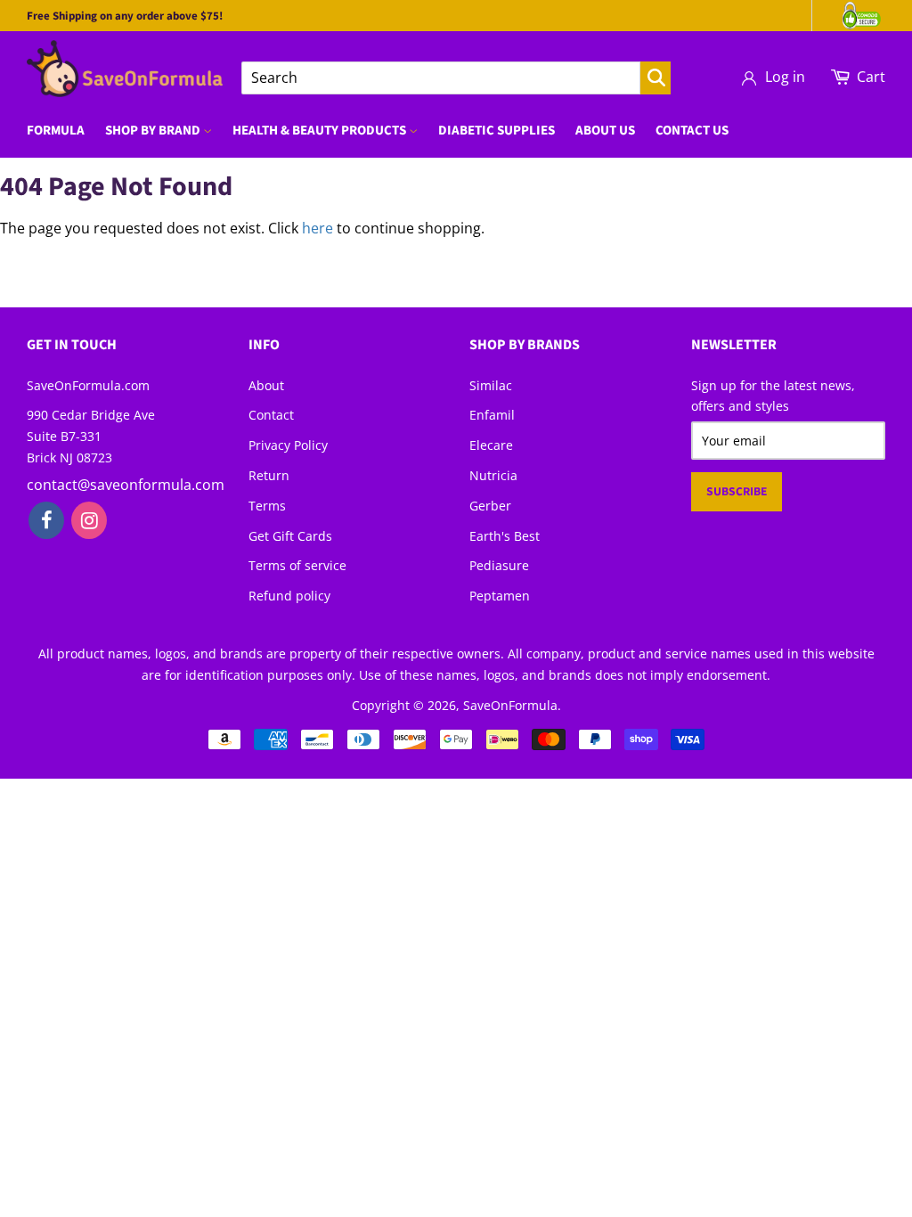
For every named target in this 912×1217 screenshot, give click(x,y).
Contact (271, 414)
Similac (490, 385)
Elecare (491, 445)
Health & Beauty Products (320, 130)
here (317, 228)
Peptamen (499, 595)
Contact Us (692, 130)
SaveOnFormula (510, 705)
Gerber (490, 505)
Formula (56, 130)
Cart (871, 76)
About (266, 385)
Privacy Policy (288, 445)
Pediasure (499, 565)
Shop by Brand (154, 130)
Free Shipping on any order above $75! (125, 16)
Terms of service (297, 565)
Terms (267, 505)
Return (268, 475)
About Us (605, 130)
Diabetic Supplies (496, 130)
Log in (785, 76)
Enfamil (492, 414)
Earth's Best (504, 535)
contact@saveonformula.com (125, 484)
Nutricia (493, 475)
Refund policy (289, 595)
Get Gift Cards (290, 535)
